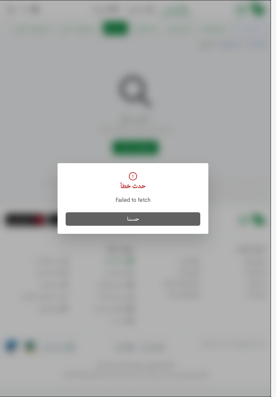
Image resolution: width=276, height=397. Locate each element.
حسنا (133, 219)
